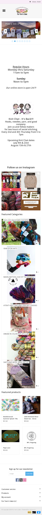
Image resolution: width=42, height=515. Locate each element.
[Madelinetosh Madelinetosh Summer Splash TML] (10, 405)
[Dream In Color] (21, 28)
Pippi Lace (6, 448)
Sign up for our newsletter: (21, 469)
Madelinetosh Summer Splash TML (10, 418)
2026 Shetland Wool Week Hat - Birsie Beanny (31, 418)
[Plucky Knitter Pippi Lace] (10, 436)
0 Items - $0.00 (36, 2)
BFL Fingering (29, 448)
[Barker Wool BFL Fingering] (31, 436)
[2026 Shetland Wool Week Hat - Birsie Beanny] (31, 405)
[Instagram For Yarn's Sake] (24, 480)
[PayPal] (29, 512)
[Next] (36, 31)
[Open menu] (4, 10)
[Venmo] (38, 512)
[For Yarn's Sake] (25, 11)
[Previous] (5, 31)
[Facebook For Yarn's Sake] (17, 480)
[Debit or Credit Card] (34, 512)
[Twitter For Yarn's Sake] (21, 480)
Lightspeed (32, 509)
